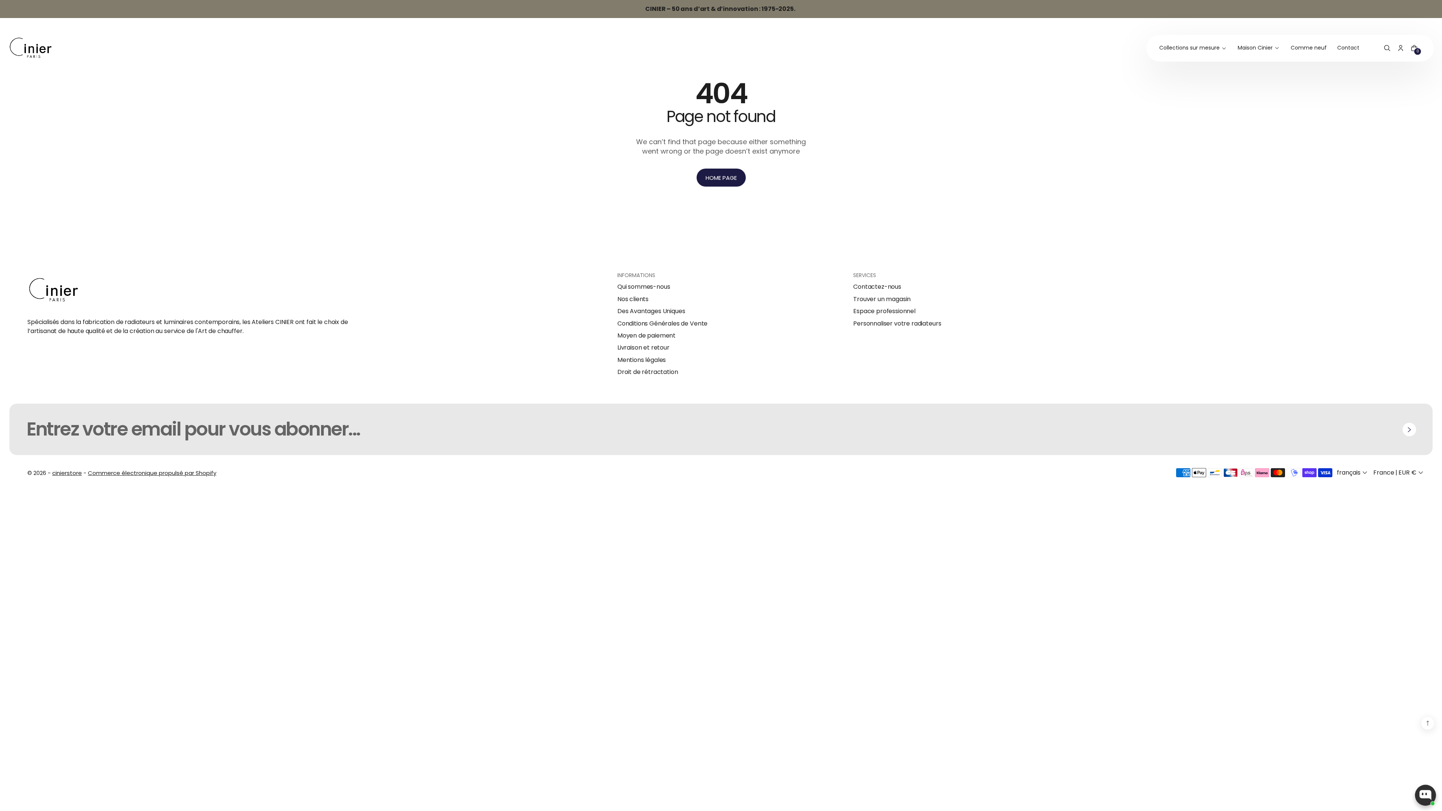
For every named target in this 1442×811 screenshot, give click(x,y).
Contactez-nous (877, 287)
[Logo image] (30, 48)
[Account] (1400, 48)
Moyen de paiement (646, 336)
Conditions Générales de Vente (662, 324)
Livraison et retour (643, 348)
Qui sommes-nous (643, 287)
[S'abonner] (1409, 429)
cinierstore (67, 473)
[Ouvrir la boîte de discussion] (1425, 795)
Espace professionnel (884, 311)
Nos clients (633, 299)
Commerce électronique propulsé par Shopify (152, 473)
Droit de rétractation (647, 372)
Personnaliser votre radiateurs (897, 324)
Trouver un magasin (882, 299)
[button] (1387, 48)
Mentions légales (641, 360)
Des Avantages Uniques (651, 311)
